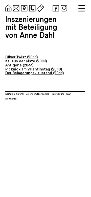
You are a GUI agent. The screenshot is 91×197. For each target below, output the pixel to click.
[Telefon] (31, 7)
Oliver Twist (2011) (21, 56)
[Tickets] (39, 7)
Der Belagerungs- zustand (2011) (34, 72)
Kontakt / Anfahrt (14, 93)
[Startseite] (7, 7)
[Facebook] (55, 7)
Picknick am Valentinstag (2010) (33, 68)
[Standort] (23, 7)
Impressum (58, 93)
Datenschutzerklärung (37, 93)
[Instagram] (63, 7)
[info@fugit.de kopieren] (15, 7)
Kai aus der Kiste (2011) (26, 60)
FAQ (68, 93)
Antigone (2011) (19, 64)
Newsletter (11, 98)
